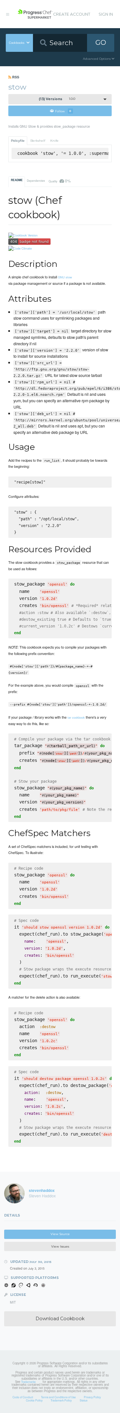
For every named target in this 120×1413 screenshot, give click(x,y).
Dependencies (36, 180)
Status (83, 1400)
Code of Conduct (22, 1397)
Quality (59, 180)
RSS (15, 77)
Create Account (71, 14)
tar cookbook (76, 717)
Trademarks (28, 1382)
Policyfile (18, 140)
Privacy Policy (92, 1397)
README (17, 180)
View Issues (60, 1246)
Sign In (106, 14)
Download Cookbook (60, 1318)
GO (100, 42)
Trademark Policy (61, 1400)
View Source (60, 1234)
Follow (63, 111)
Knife (54, 140)
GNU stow (65, 277)
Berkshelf (37, 140)
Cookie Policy (34, 1400)
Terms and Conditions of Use (58, 1397)
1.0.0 (57, 99)
